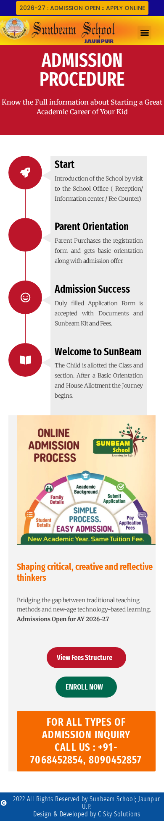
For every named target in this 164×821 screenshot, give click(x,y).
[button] (144, 32)
